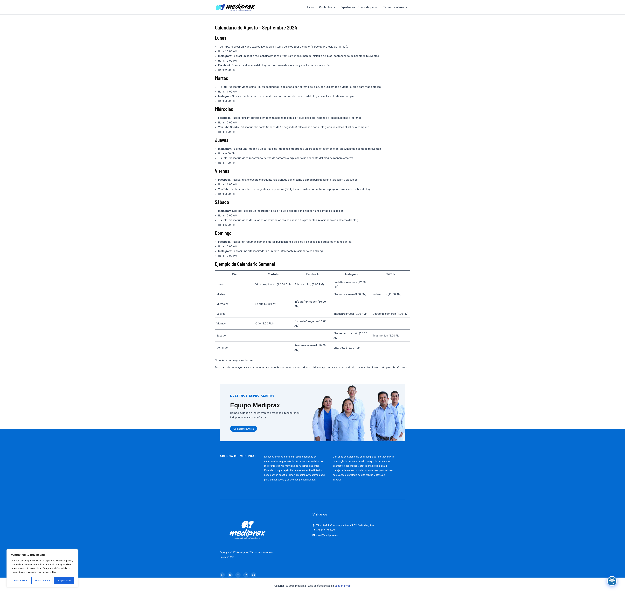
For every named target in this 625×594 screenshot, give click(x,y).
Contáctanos (327, 7)
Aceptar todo (64, 580)
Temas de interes (393, 7)
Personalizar (20, 580)
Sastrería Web (342, 585)
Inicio (310, 7)
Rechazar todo (42, 580)
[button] (405, 7)
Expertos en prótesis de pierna (358, 7)
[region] (42, 568)
